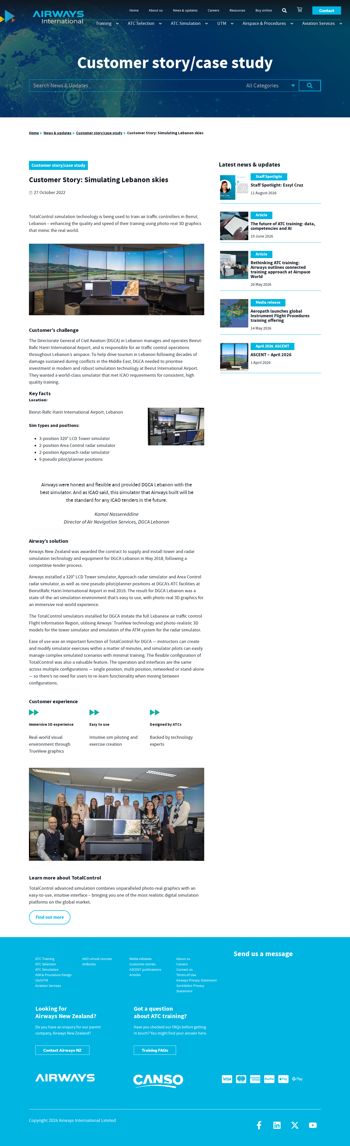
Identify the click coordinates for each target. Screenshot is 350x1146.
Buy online (263, 10)
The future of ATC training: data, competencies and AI (283, 226)
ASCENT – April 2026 (271, 355)
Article (261, 215)
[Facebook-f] (259, 1125)
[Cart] (299, 9)
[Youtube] (313, 1125)
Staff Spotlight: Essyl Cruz (277, 185)
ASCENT (282, 346)
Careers (213, 10)
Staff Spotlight (269, 177)
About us (156, 10)
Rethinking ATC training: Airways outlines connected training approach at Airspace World (280, 270)
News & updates (185, 10)
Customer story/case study (99, 133)
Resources (237, 10)
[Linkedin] (277, 1125)
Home (134, 10)
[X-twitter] (295, 1125)
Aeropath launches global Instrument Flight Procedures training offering (280, 316)
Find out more (50, 917)
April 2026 (264, 346)
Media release (268, 302)
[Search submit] (310, 85)
